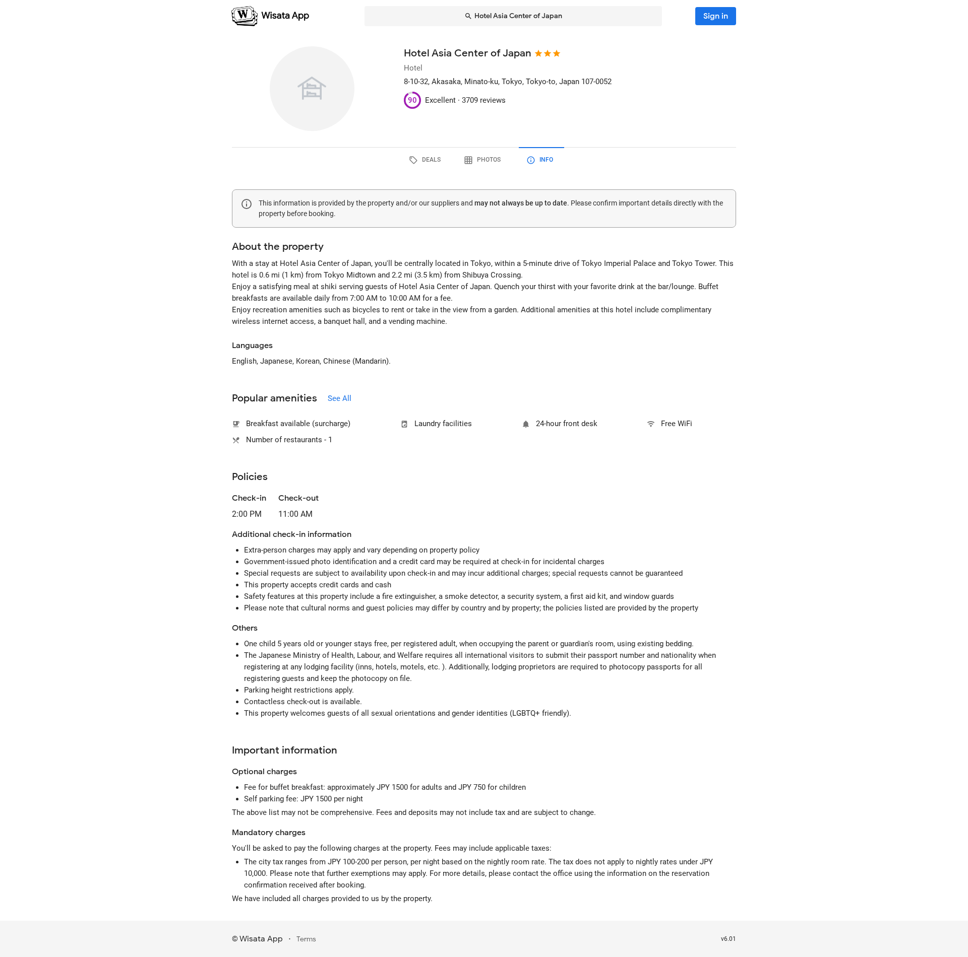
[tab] (426, 160)
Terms (306, 939)
